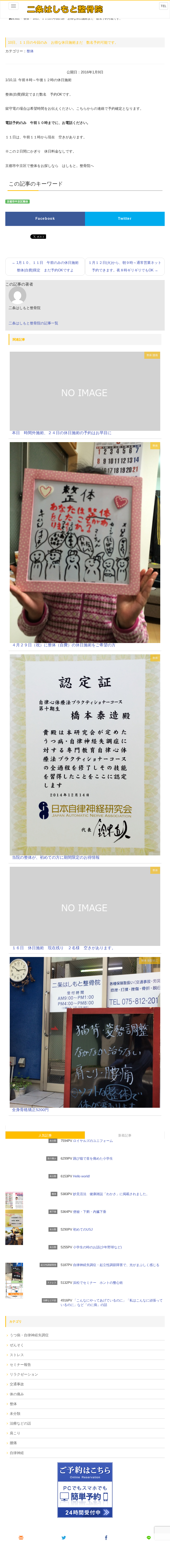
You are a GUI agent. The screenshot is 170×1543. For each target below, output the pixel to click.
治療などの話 (49, 1300)
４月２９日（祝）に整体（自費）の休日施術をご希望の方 (64, 645)
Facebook (45, 218)
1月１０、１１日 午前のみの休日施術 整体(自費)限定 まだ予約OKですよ (47, 266)
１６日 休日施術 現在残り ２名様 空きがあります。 (64, 948)
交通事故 (17, 1384)
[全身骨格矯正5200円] (85, 1032)
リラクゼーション (24, 1374)
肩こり (15, 1433)
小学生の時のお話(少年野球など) (97, 1247)
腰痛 (155, 355)
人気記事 (45, 1135)
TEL (163, 6)
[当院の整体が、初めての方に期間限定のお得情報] (85, 755)
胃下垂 (53, 1211)
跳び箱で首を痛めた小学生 (93, 1158)
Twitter (124, 218)
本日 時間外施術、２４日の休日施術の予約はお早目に (64, 433)
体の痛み (17, 1394)
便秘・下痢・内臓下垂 (89, 1212)
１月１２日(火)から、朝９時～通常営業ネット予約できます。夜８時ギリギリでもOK (124, 266)
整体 (30, 51)
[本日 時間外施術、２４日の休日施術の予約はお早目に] (85, 391)
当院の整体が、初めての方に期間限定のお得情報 (56, 857)
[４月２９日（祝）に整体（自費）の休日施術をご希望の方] (85, 542)
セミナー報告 (20, 1365)
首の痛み (51, 1158)
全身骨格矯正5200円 (30, 1110)
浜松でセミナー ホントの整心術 (98, 1282)
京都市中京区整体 (17, 201)
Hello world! (81, 1176)
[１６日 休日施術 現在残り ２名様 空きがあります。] (85, 906)
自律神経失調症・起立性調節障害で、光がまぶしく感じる (116, 1265)
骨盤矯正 (152, 960)
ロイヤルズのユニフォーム (93, 1141)
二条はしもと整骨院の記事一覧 (33, 323)
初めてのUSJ (83, 1229)
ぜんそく (17, 1345)
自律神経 (17, 1453)
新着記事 (124, 1135)
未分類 (53, 1140)
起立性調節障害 (48, 1265)
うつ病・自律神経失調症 (29, 1335)
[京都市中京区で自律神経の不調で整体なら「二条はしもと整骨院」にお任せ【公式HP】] (64, 9)
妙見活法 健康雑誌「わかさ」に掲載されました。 (111, 1194)
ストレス (51, 1282)
